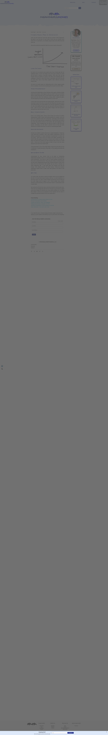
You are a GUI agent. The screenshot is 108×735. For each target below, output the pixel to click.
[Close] (107, 732)
